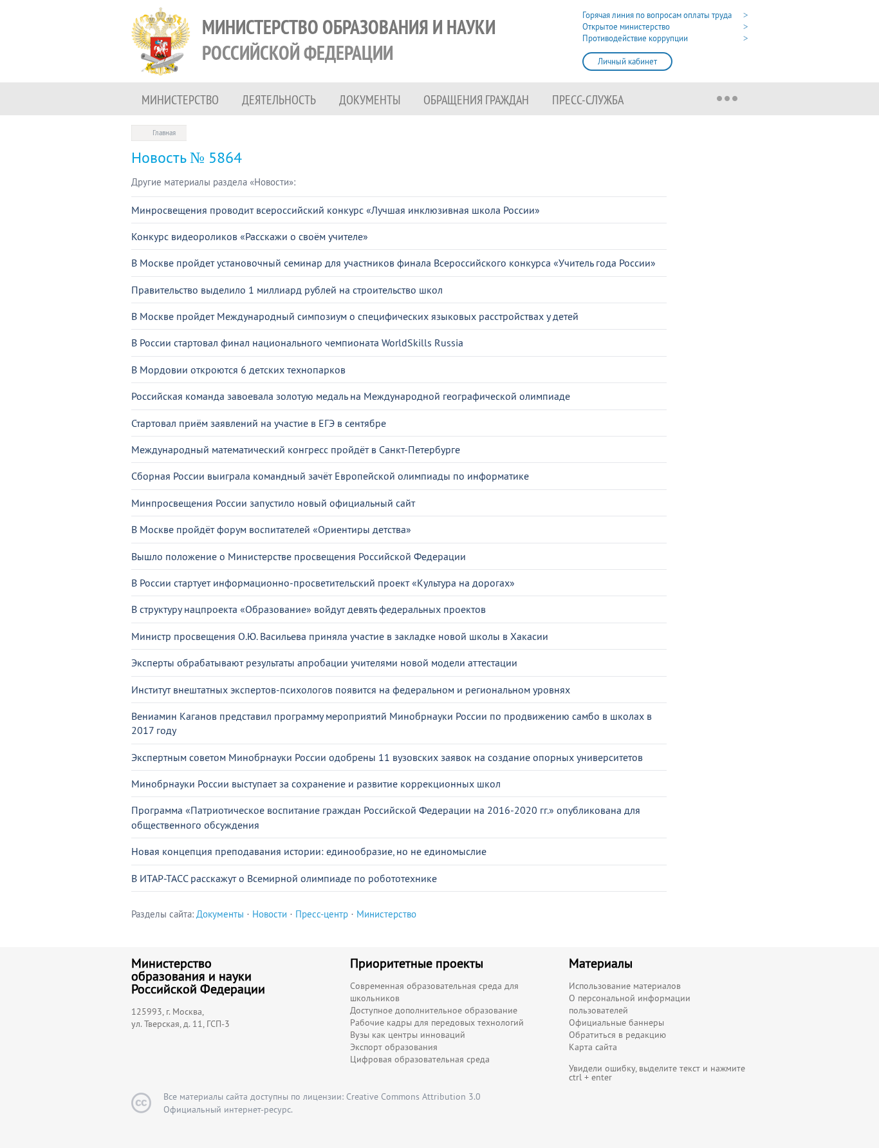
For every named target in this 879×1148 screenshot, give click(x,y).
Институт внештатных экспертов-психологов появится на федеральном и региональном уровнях (350, 689)
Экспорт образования (394, 1047)
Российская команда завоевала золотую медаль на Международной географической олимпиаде (350, 396)
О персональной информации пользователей (629, 1004)
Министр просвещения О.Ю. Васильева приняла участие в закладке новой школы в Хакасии (339, 636)
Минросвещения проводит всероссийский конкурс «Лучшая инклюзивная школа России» (335, 209)
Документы (369, 99)
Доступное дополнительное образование (433, 1010)
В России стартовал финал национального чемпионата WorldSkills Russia (297, 342)
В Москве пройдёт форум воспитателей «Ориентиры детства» (271, 529)
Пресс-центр (321, 914)
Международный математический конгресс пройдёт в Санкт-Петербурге (295, 449)
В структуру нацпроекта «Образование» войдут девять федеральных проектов (308, 609)
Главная (164, 132)
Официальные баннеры (616, 1022)
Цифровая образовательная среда (420, 1059)
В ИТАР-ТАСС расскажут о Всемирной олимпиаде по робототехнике (284, 878)
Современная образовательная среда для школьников (434, 992)
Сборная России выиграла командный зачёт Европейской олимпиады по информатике (330, 475)
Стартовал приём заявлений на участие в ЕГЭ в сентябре (258, 423)
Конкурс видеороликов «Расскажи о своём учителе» (249, 236)
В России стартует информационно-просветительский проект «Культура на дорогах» (323, 582)
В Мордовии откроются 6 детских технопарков (238, 369)
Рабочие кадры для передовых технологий (437, 1022)
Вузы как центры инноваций (407, 1034)
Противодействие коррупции (635, 38)
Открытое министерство (626, 27)
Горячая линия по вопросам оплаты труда (657, 15)
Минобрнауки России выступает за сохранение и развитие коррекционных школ (316, 783)
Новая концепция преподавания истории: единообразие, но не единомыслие (308, 851)
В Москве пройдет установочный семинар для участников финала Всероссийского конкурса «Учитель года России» (393, 262)
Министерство (180, 99)
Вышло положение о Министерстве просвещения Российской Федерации (298, 556)
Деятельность (279, 99)
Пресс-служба (588, 99)
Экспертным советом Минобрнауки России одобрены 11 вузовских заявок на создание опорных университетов (387, 757)
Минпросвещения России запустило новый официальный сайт (273, 502)
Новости (269, 914)
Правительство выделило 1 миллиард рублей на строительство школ (287, 289)
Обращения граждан (476, 99)
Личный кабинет (627, 61)
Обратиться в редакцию (617, 1034)
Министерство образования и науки (348, 40)
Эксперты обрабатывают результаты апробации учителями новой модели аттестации (324, 662)
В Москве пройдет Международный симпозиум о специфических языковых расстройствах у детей (354, 316)
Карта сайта (593, 1047)
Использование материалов (625, 986)
